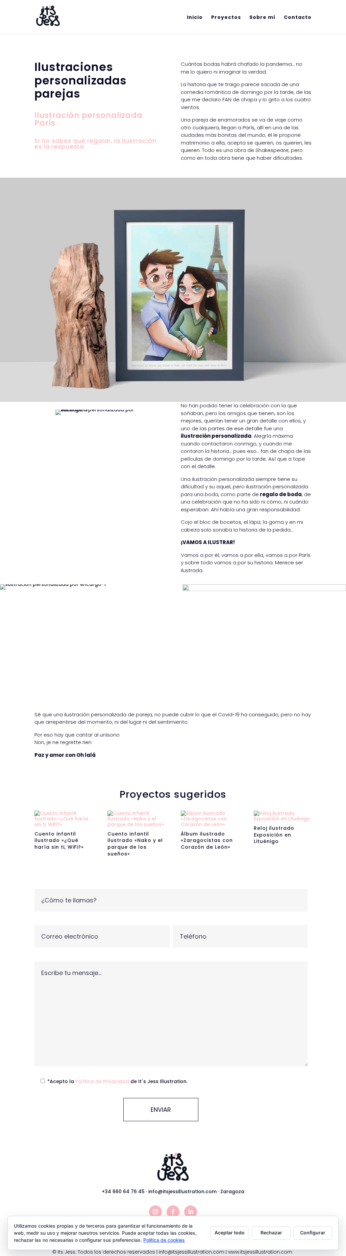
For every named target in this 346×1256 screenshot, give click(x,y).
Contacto (298, 18)
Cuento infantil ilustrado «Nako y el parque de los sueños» (135, 843)
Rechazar (271, 1232)
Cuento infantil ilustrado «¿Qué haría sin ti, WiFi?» (59, 840)
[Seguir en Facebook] (173, 1211)
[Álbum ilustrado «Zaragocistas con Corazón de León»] (210, 819)
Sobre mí (262, 18)
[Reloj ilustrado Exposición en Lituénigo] (283, 816)
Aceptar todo (230, 1232)
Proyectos (226, 18)
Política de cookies (164, 1240)
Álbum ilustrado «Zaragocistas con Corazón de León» (207, 840)
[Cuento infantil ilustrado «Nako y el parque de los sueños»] (136, 819)
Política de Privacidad (102, 1081)
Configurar (312, 1232)
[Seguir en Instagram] (155, 1211)
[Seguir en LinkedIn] (190, 1211)
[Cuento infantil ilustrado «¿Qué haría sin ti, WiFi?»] (63, 819)
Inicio (195, 18)
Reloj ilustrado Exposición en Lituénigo (274, 835)
